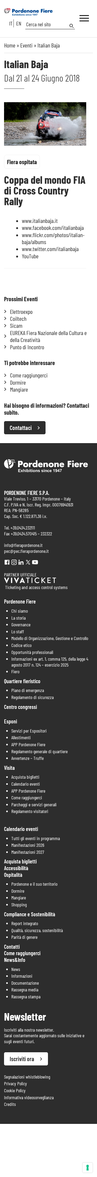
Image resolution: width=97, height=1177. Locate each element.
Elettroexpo (21, 311)
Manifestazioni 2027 (27, 852)
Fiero (15, 671)
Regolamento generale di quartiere (39, 751)
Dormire (18, 382)
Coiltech (18, 318)
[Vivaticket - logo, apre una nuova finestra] (30, 581)
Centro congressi (20, 707)
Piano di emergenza (27, 690)
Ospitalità (13, 874)
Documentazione (25, 983)
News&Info (14, 960)
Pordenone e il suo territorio (34, 884)
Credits (10, 1104)
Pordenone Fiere (20, 601)
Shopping (19, 904)
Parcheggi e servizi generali (34, 804)
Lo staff (17, 631)
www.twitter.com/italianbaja (50, 248)
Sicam (16, 325)
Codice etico (21, 645)
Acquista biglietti (25, 777)
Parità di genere (24, 937)
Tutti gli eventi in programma (35, 838)
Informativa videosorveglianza (29, 1097)
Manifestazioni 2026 (27, 845)
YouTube (30, 255)
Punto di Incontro (27, 346)
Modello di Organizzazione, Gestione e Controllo (49, 638)
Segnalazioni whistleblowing (27, 1077)
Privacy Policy (15, 1083)
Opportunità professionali (32, 652)
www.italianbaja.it (40, 220)
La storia (18, 618)
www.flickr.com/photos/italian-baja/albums (53, 238)
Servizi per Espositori (29, 731)
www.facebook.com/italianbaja (53, 227)
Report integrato (24, 923)
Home (9, 45)
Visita (9, 767)
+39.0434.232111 (23, 528)
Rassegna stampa (25, 996)
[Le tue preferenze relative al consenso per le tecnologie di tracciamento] (87, 1168)
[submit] (72, 26)
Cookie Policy (15, 1090)
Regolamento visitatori (29, 811)
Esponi (10, 721)
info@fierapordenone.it (23, 545)
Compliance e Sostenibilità (29, 914)
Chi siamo (19, 611)
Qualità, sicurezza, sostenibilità (37, 930)
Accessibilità (16, 868)
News (15, 969)
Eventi (26, 45)
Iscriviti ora (22, 1058)
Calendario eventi (25, 784)
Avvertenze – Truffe (27, 758)
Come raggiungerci (29, 375)
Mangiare (19, 389)
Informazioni (21, 976)
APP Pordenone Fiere (28, 744)
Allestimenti (21, 737)
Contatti (12, 946)
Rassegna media (24, 989)
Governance (20, 624)
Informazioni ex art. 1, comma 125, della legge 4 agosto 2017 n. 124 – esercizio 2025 (49, 662)
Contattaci (21, 427)
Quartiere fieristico (22, 681)
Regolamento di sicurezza (32, 697)
